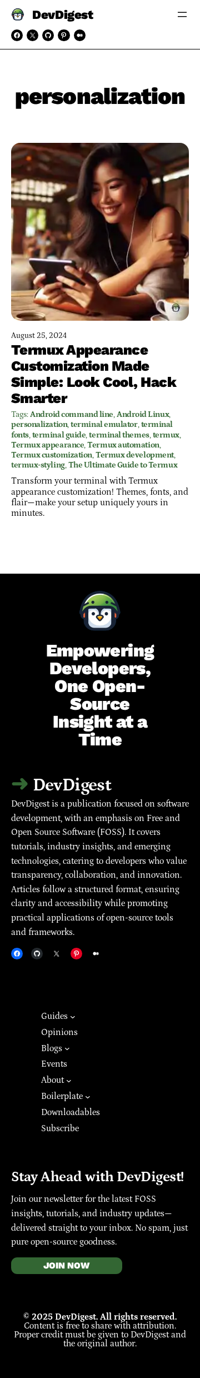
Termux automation (123, 445)
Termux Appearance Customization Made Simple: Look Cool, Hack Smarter (93, 374)
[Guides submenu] (73, 1016)
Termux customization (51, 455)
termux (166, 435)
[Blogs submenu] (67, 1048)
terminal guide (59, 435)
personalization (39, 424)
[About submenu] (69, 1080)
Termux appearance (47, 445)
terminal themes (119, 435)
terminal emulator (104, 424)
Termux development (135, 455)
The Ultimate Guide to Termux (122, 465)
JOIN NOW (66, 1265)
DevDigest (62, 14)
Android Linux (143, 414)
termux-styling (38, 465)
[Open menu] (182, 14)
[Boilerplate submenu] (88, 1096)
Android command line (71, 414)
